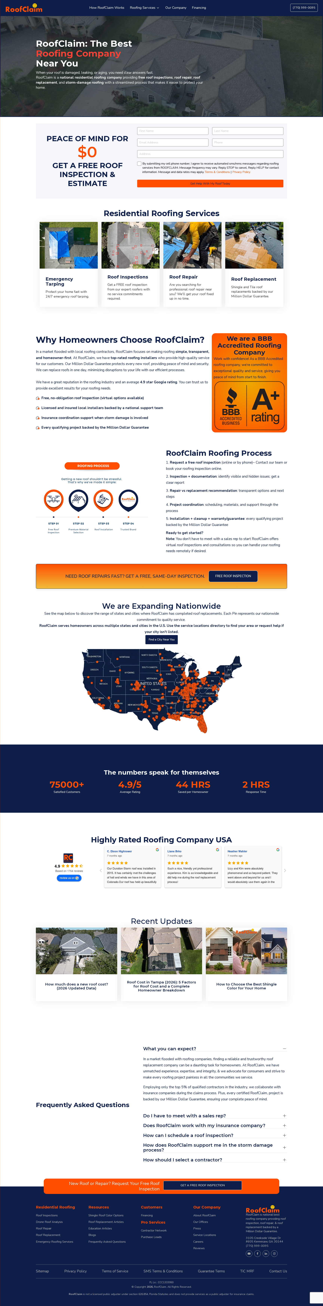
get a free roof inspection (203, 1185)
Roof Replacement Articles (106, 1222)
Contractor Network (154, 1230)
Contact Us (278, 1271)
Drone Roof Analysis (49, 1222)
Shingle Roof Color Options (106, 1215)
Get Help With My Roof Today (210, 184)
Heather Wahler (177, 851)
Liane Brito (114, 851)
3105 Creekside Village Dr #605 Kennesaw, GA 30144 (264, 1239)
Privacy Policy (241, 172)
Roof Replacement (48, 1235)
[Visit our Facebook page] (257, 1253)
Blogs (92, 1235)
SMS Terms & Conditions (163, 1271)
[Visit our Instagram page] (274, 1253)
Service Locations (204, 1235)
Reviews (199, 1248)
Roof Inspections (47, 1215)
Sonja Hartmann (238, 851)
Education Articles (100, 1228)
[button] (145, 7)
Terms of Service (115, 1271)
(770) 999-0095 (304, 8)
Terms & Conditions (217, 172)
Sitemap (42, 1271)
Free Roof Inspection (233, 576)
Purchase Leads (151, 1237)
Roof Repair (43, 1228)
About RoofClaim (204, 1215)
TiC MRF (247, 1271)
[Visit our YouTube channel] (249, 1253)
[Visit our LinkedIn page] (266, 1253)
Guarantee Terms (211, 1271)
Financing (147, 1215)
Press (197, 1228)
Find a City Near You (162, 639)
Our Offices (200, 1222)
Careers (198, 1242)
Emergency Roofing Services (54, 1242)
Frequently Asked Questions (107, 1242)
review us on (67, 878)
